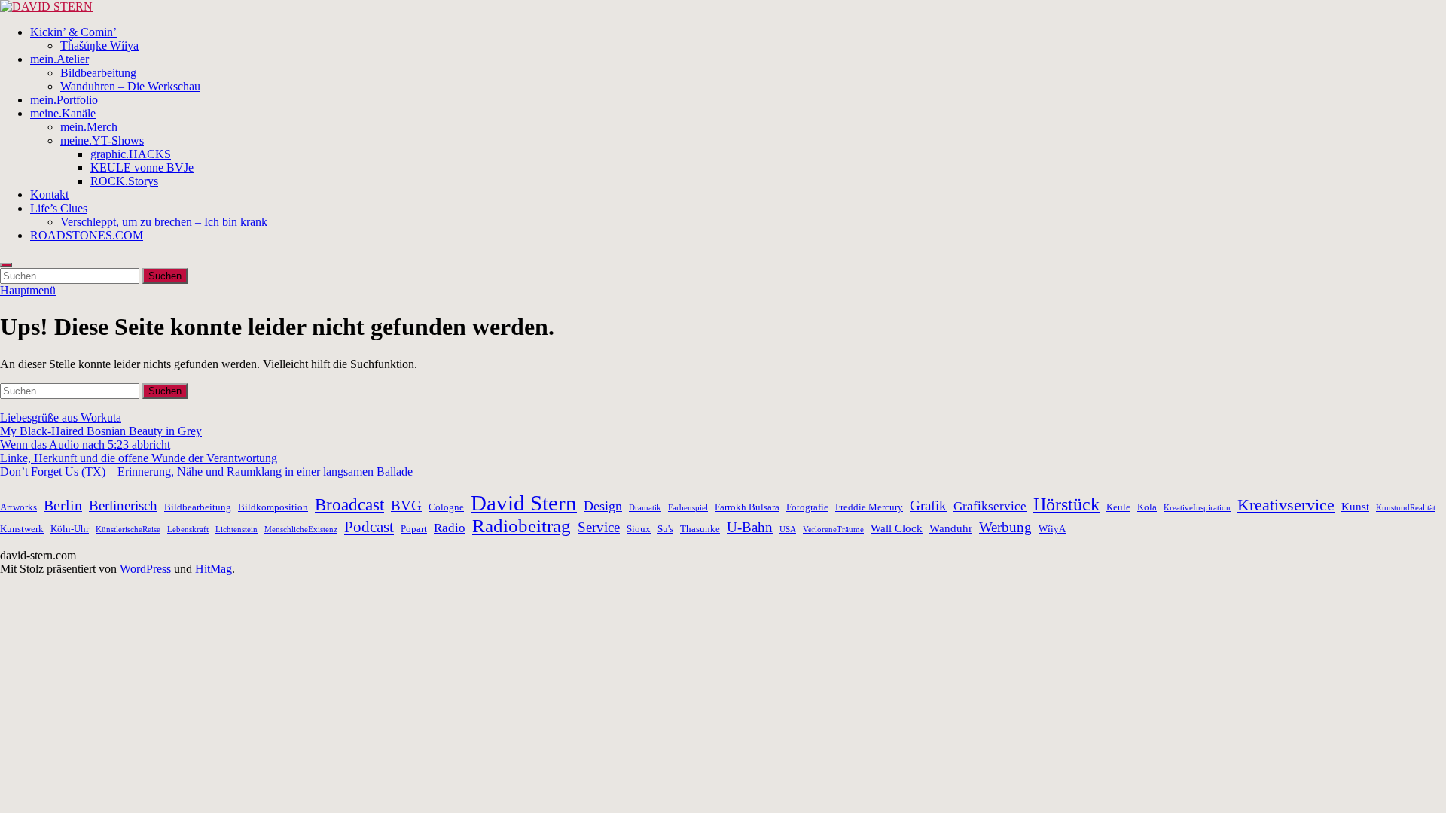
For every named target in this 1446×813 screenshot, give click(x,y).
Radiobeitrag (521, 526)
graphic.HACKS (130, 154)
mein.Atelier (59, 59)
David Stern (524, 503)
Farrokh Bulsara (747, 507)
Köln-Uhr (69, 528)
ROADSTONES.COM (86, 235)
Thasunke (700, 528)
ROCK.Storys (124, 181)
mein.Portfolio (64, 99)
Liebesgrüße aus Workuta (60, 417)
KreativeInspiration (1197, 508)
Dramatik (645, 508)
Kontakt (49, 194)
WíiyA (1052, 528)
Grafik (928, 505)
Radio (449, 528)
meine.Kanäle (63, 113)
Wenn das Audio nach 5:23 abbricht (85, 444)
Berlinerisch (123, 505)
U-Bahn (750, 527)
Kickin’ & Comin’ (73, 32)
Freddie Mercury (869, 507)
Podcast (369, 527)
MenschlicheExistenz (300, 529)
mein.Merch (88, 126)
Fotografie (807, 507)
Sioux (639, 528)
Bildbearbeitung (98, 72)
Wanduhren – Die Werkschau (130, 86)
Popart (414, 528)
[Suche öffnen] (6, 265)
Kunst (1355, 506)
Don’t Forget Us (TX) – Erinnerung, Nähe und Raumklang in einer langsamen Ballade (206, 471)
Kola (1147, 507)
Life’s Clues (58, 208)
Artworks (18, 507)
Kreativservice (1286, 504)
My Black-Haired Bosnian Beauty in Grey (101, 431)
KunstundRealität (1405, 508)
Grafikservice (990, 506)
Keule (1118, 507)
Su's (665, 528)
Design (603, 505)
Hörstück (1066, 504)
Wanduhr (950, 528)
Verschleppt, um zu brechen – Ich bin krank (163, 221)
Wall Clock (897, 528)
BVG (406, 505)
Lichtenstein (236, 529)
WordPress (145, 568)
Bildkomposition (273, 507)
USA (787, 529)
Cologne (446, 507)
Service (599, 527)
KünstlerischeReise (128, 529)
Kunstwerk (22, 528)
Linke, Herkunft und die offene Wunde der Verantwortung (138, 458)
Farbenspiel (688, 508)
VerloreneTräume (833, 529)
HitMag (213, 568)
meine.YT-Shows (102, 140)
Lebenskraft (188, 529)
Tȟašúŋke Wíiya (99, 45)
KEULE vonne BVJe (142, 167)
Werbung (1005, 527)
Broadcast (349, 504)
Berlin (63, 505)
